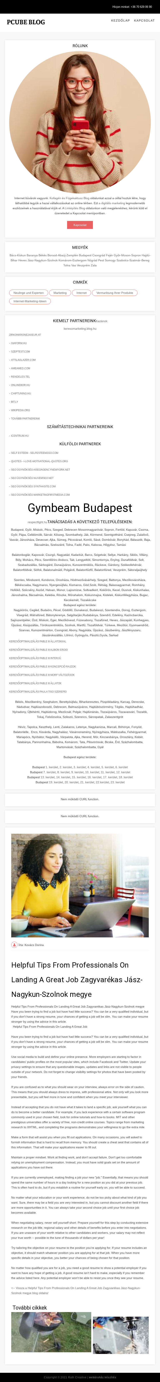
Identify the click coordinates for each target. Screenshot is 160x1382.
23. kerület (118, 782)
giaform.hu (19, 343)
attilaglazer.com (23, 360)
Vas (74, 265)
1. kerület (52, 767)
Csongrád (99, 255)
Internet (81, 292)
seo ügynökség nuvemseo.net (32, 478)
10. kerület (92, 772)
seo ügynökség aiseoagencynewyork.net (40, 469)
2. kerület (66, 767)
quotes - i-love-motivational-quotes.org (39, 461)
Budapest (85, 255)
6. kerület (121, 767)
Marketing (60, 292)
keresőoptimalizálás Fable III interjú (35, 658)
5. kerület (107, 767)
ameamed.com (20, 368)
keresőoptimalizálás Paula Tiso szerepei (38, 691)
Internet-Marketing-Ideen (30, 301)
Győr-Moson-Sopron (128, 255)
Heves (23, 260)
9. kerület (77, 772)
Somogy (110, 260)
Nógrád (93, 260)
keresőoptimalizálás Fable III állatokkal (37, 641)
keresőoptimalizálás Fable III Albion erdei (38, 649)
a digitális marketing (112, 203)
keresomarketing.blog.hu (80, 328)
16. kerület (94, 777)
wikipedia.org (20, 410)
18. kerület (126, 777)
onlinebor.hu (20, 385)
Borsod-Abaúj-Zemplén (63, 255)
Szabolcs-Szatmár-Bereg (132, 260)
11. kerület (108, 772)
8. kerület (63, 772)
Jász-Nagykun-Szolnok (43, 260)
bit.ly (14, 401)
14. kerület (63, 777)
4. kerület (94, 767)
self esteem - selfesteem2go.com (34, 453)
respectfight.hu (37, 522)
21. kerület (87, 782)
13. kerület (48, 777)
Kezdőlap (120, 20)
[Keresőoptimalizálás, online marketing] (26, 27)
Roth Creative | (92, 1377)
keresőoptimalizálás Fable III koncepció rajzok (42, 666)
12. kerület (123, 772)
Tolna (67, 265)
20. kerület (72, 782)
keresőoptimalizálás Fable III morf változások (42, 675)
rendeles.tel (20, 376)
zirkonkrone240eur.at (25, 334)
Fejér (110, 255)
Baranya (33, 255)
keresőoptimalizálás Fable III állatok (35, 683)
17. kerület (110, 777)
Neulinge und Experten (29, 292)
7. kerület (49, 772)
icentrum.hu (20, 435)
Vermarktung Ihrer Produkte (114, 292)
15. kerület (79, 777)
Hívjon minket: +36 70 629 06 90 (132, 6)
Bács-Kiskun (18, 255)
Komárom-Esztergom (73, 260)
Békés (43, 255)
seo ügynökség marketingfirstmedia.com (40, 494)
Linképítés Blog (75, 208)
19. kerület (56, 782)
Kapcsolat (144, 20)
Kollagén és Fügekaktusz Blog (69, 198)
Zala (94, 265)
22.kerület (102, 782)
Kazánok (101, 321)
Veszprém (84, 265)
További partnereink (25, 418)
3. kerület (80, 767)
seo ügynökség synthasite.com (33, 486)
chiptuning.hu (21, 393)
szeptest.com (20, 351)
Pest (101, 260)
